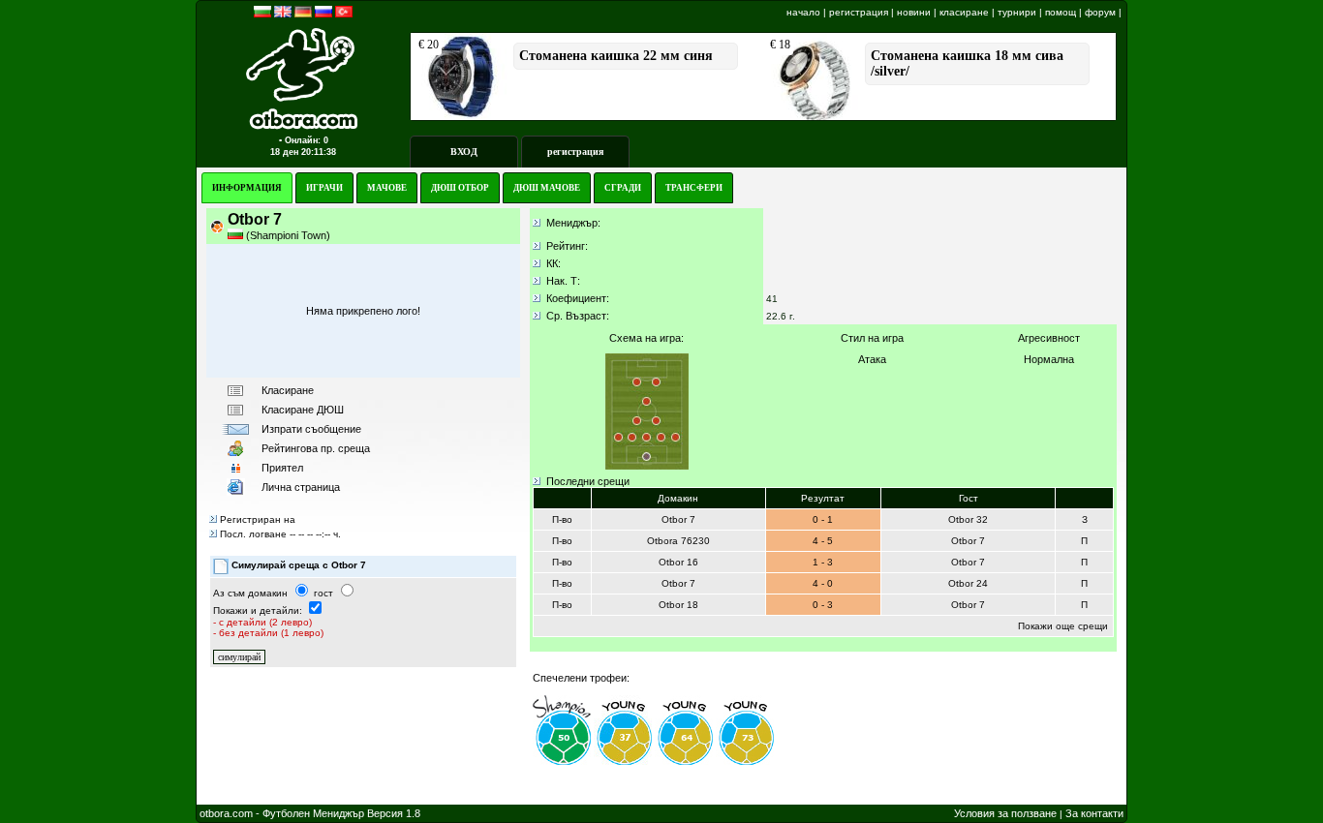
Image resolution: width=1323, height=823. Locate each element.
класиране (964, 12)
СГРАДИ (622, 188)
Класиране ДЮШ (303, 409)
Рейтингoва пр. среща (316, 448)
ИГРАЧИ (324, 188)
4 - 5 (823, 540)
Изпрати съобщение (311, 429)
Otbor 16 (678, 562)
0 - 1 (823, 519)
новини (914, 12)
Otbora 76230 (678, 540)
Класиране (288, 390)
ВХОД (463, 151)
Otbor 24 (968, 583)
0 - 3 (823, 604)
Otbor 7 (678, 519)
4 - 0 (823, 583)
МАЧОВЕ (387, 188)
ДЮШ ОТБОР (460, 188)
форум (1100, 12)
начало (803, 12)
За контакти (1094, 813)
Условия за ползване (1005, 813)
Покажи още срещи (1063, 626)
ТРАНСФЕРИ (694, 188)
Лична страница (301, 487)
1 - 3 (823, 562)
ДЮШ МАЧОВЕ (546, 188)
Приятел (282, 467)
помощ (1060, 12)
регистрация (858, 12)
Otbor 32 (968, 519)
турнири (1017, 12)
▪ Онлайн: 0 (303, 140)
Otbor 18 (678, 604)
